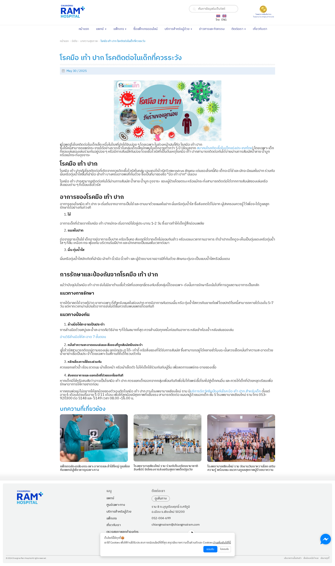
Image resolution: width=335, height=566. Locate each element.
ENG (224, 19)
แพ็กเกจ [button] (118, 29)
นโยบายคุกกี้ (324, 558)
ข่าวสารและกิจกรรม (213, 29)
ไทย (217, 19)
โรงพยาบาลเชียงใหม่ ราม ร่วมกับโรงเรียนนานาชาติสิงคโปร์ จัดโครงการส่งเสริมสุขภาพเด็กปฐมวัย (166, 467)
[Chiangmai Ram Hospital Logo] (95, 11)
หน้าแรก (86, 29)
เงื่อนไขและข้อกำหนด (311, 558)
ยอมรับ (210, 549)
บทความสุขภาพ (89, 41)
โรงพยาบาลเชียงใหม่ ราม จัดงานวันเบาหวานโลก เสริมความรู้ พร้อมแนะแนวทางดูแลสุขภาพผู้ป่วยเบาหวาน (241, 468)
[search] (194, 9)
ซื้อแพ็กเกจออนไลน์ (147, 29)
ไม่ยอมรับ (224, 549)
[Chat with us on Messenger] (325, 539)
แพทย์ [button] (100, 29)
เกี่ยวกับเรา (262, 29)
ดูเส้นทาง (161, 498)
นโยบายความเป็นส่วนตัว (292, 558)
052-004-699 (161, 518)
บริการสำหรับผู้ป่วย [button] (177, 29)
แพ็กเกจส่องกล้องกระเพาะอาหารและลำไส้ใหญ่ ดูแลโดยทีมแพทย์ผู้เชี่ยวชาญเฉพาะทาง (95, 468)
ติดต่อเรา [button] (237, 29)
